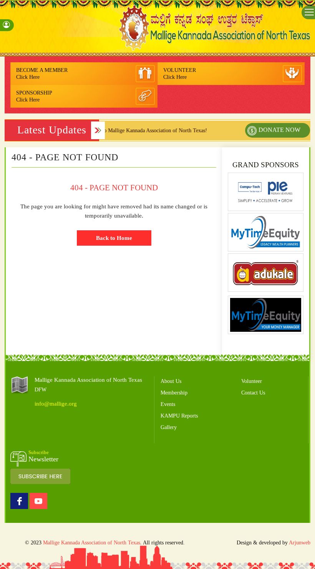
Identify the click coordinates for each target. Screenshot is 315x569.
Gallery (169, 427)
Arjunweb (299, 543)
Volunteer (251, 381)
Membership (174, 393)
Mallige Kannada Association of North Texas (91, 543)
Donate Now (279, 129)
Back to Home (114, 238)
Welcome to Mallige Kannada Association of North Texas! (136, 130)
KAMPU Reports (179, 416)
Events (168, 404)
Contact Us (253, 393)
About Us (171, 381)
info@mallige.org (56, 404)
